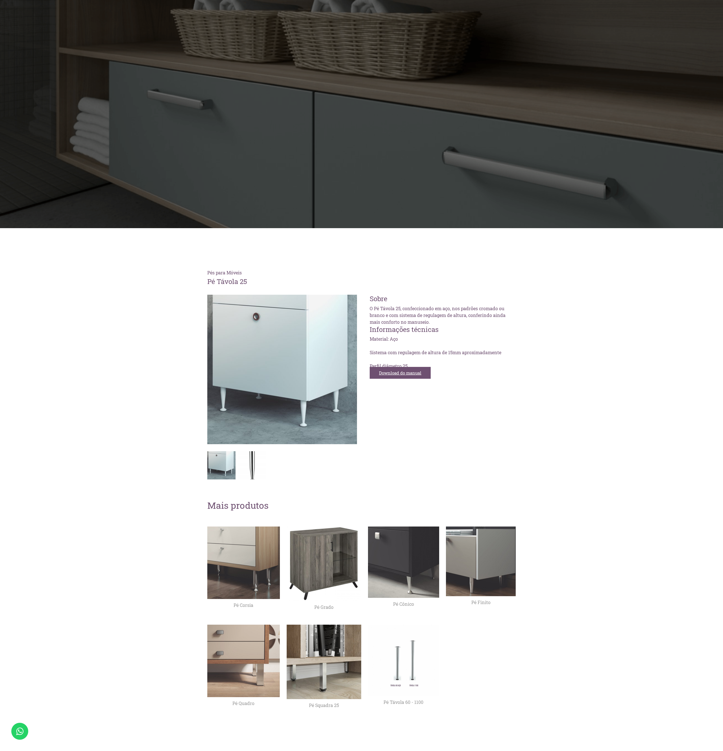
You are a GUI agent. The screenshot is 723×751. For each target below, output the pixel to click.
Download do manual (400, 373)
